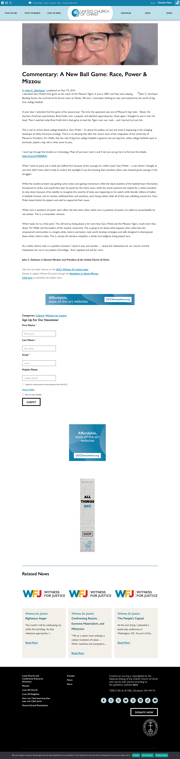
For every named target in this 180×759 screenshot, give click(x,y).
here (135, 684)
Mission (25, 685)
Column (40, 315)
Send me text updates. (33, 394)
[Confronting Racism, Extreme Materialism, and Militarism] (90, 594)
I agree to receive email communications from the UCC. (46, 384)
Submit (31, 402)
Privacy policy (161, 755)
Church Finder (38, 3)
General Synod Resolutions (35, 705)
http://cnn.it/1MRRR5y (34, 156)
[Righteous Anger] (44, 594)
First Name (29, 325)
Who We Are (11, 13)
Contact (53, 3)
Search (153, 3)
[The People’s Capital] (136, 594)
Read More (31, 642)
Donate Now (165, 2)
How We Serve (54, 13)
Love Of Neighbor (31, 694)
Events (46, 3)
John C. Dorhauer (35, 90)
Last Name (29, 339)
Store (59, 3)
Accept (136, 755)
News (70, 679)
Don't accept (147, 755)
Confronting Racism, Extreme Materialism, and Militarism (88, 623)
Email (26, 354)
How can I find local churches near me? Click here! (36, 700)
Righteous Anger (36, 618)
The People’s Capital (131, 618)
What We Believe (32, 13)
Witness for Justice (56, 315)
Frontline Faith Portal (70, 3)
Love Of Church (30, 689)
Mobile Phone (30, 369)
